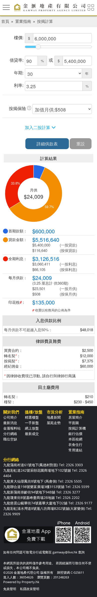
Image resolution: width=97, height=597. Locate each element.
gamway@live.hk (64, 552)
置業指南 (23, 21)
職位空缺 (10, 439)
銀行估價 (75, 433)
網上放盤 (32, 428)
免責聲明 (9, 589)
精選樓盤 (32, 417)
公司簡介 (10, 417)
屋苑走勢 (54, 422)
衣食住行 (75, 444)
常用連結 (75, 450)
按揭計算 (45, 21)
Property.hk (30, 582)
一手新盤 (32, 422)
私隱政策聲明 (29, 589)
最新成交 (32, 433)
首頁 (5, 21)
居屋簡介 (75, 417)
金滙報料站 (12, 428)
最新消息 (10, 422)
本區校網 (75, 439)
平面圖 (73, 422)
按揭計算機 (77, 428)
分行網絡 (10, 433)
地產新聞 (54, 417)
